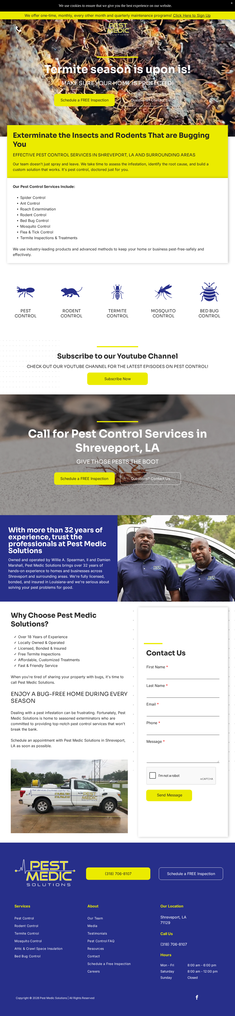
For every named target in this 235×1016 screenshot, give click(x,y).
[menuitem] (44, 918)
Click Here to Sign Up (192, 15)
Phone (151, 722)
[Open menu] (222, 29)
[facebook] (196, 998)
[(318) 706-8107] (18, 31)
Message (154, 741)
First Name (155, 667)
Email (151, 704)
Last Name (155, 685)
